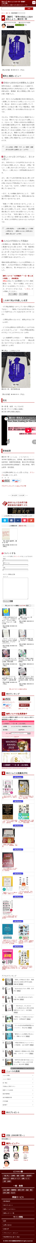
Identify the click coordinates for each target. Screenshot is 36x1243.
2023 (23, 702)
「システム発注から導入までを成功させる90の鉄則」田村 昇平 (9, 917)
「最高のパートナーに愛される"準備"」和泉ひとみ (9, 893)
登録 (7, 733)
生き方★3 (22, 605)
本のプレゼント (8, 1205)
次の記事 (21, 495)
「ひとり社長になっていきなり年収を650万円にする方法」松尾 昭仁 (9, 869)
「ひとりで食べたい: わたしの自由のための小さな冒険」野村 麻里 (9, 660)
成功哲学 (28, 1175)
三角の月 (25, 1160)
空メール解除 (23, 294)
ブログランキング (8, 486)
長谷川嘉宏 (26, 1152)
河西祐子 (6, 1152)
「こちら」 (28, 289)
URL (4, 567)
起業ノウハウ (25, 1178)
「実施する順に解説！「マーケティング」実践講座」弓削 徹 (9, 845)
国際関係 (13, 1190)
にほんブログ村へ (7, 707)
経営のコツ (6, 1178)
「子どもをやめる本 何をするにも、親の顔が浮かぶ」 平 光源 (26, 892)
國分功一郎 (22, 525)
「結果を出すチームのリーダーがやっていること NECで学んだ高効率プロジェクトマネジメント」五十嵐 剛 (9, 942)
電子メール (6, 563)
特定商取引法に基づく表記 (11, 1237)
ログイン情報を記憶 (9, 574)
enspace (6, 1160)
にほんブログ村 (20, 486)
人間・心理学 (7, 1181)
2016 (18, 768)
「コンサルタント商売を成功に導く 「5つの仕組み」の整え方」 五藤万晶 (9, 821)
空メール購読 (12, 294)
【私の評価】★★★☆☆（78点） (9, 626)
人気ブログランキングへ (8, 702)
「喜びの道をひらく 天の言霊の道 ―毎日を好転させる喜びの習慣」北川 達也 (26, 679)
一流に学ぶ (6, 1175)
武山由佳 (16, 1152)
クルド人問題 (6, 1075)
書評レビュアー (13, 1143)
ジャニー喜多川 (7, 1079)
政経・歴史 (29, 1190)
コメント (5, 576)
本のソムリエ (11, 25)
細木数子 (5, 1105)
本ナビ (3, 13)
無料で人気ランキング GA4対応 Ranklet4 (22, 1068)
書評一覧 (8, 13)
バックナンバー (8, 737)
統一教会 (5, 1082)
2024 (20, 702)
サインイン (17, 556)
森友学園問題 (6, 1093)
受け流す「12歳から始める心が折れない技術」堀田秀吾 (26, 660)
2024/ (3, 768)
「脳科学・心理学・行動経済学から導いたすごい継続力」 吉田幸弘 (26, 942)
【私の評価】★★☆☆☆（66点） (9, 545)
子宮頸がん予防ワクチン (9, 1086)
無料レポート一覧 (23, 708)
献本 (4, 1221)
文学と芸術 (6, 1193)
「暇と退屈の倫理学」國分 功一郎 (9, 541)
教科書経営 (6, 1201)
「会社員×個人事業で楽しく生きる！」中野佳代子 (26, 640)
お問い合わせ (7, 1225)
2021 (30, 702)
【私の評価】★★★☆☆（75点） (26, 664)
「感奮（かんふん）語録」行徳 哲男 (25, 618)
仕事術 (13, 1175)
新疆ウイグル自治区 (8, 1090)
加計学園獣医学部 (7, 1097)
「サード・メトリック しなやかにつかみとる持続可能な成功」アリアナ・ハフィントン (9, 641)
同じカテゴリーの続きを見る (18, 689)
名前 (4, 558)
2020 (14, 768)
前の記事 (14, 495)
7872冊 (4, 3)
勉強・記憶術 (20, 1175)
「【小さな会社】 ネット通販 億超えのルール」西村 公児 (9, 797)
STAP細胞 (5, 1101)
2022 (26, 702)
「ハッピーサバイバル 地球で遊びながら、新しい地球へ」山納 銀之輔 (9, 678)
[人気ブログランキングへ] (6, 481)
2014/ (25, 768)
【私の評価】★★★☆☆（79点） (26, 622)
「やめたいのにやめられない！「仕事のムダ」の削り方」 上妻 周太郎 (25, 967)
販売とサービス (15, 1178)
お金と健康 (6, 1190)
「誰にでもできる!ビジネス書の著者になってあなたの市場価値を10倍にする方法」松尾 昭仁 (9, 967)
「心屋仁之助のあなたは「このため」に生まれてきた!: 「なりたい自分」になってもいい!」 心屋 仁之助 (9, 620)
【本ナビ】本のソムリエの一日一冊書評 (13, 1)
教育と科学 (21, 1190)
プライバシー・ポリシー (10, 1233)
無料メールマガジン (9, 1209)
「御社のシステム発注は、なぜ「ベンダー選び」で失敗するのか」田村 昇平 (26, 797)
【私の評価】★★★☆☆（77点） (9, 646)
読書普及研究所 (16, 1241)
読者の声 (16, 737)
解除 (10, 733)
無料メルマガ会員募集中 (16, 714)
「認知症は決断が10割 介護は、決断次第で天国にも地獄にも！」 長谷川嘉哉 (26, 821)
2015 (21, 768)
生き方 (13, 1193)
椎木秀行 (16, 1160)
